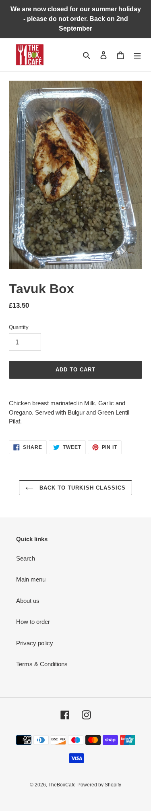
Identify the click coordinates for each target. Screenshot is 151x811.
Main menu (31, 579)
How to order (33, 621)
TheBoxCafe (62, 785)
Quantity (19, 327)
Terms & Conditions (42, 664)
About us (27, 600)
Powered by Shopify (99, 785)
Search (25, 558)
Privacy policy (34, 643)
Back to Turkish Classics (81, 488)
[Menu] (137, 55)
